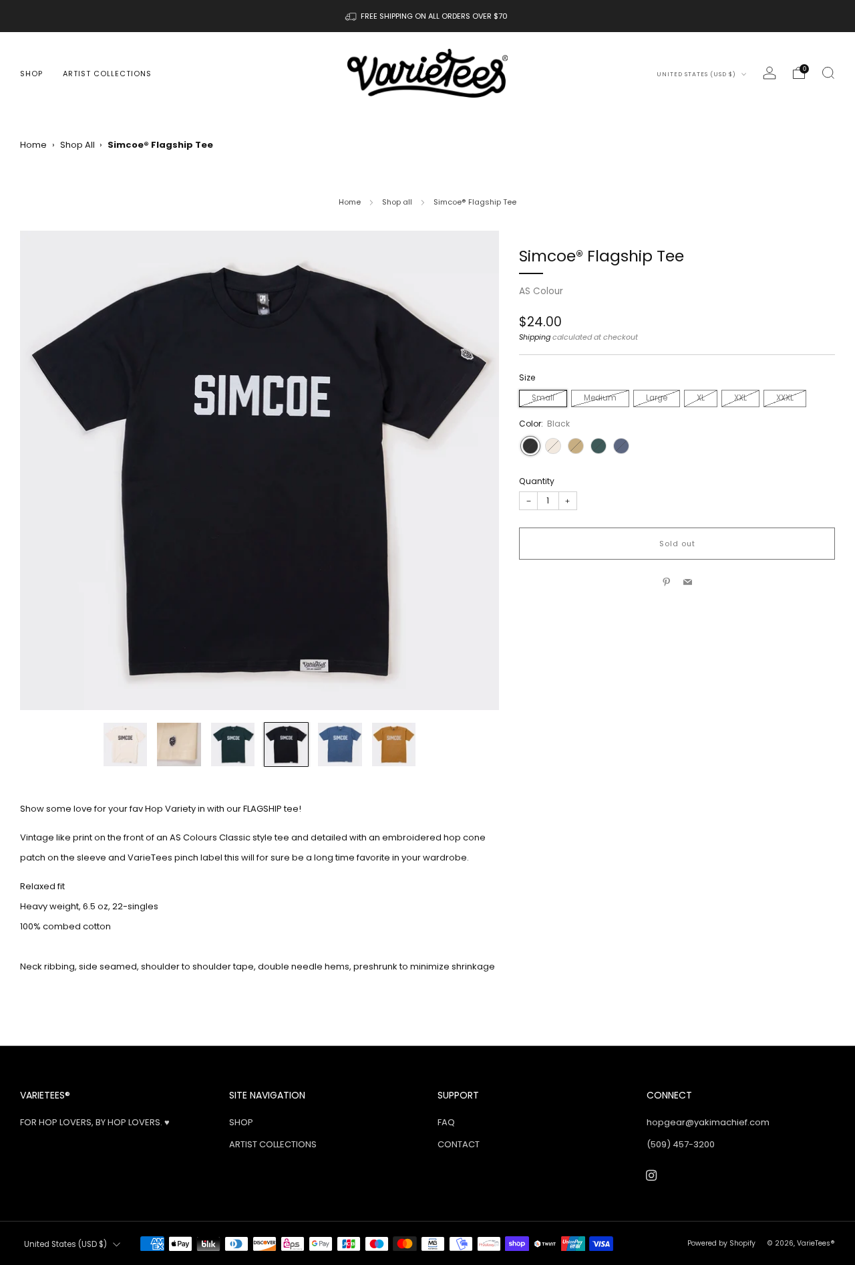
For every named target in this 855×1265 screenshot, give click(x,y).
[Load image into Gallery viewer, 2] (178, 744)
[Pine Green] (598, 446)
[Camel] (575, 446)
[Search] (828, 73)
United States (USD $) (697, 74)
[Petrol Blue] (621, 446)
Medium (600, 397)
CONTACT (459, 1144)
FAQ (446, 1122)
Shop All (77, 144)
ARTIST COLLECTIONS (107, 73)
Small (543, 397)
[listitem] (427, 16)
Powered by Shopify (721, 1243)
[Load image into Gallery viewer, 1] (125, 744)
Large (656, 397)
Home (33, 144)
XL (701, 397)
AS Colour (541, 291)
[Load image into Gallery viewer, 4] (286, 744)
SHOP (31, 73)
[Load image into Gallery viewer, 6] (393, 744)
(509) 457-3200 (681, 1144)
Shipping (534, 337)
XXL (740, 397)
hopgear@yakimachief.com (708, 1122)
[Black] (530, 446)
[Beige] (553, 446)
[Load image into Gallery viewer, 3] (232, 744)
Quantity (536, 481)
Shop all (397, 202)
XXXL (785, 397)
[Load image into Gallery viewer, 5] (339, 744)
